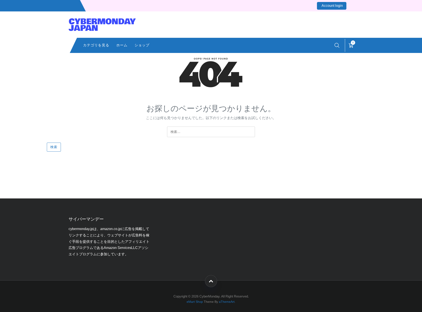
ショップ (142, 45)
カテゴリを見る (96, 45)
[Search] (337, 45)
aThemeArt (227, 301)
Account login (332, 5)
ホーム (121, 45)
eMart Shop (195, 301)
